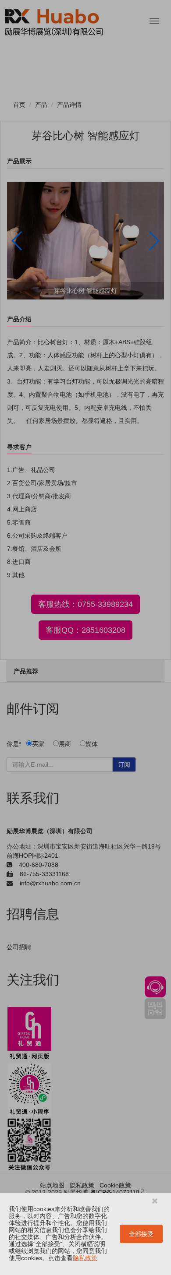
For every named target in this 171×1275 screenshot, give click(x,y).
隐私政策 (85, 1257)
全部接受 (141, 1233)
